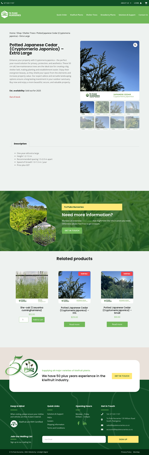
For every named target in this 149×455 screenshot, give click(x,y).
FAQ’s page (87, 220)
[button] (135, 45)
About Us (125, 3)
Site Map (136, 452)
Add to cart (38, 319)
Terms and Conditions (56, 428)
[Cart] (146, 3)
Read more (74, 324)
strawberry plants (108, 15)
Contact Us (143, 15)
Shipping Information (55, 424)
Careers (50, 421)
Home (12, 33)
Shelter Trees (91, 15)
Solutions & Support (127, 15)
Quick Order (62, 15)
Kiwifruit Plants (76, 15)
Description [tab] (20, 143)
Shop (19, 33)
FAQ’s (49, 417)
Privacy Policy (126, 452)
